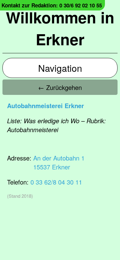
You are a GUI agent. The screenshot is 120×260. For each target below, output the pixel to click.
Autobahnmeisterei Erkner (45, 105)
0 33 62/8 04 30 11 (56, 181)
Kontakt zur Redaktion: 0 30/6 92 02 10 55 (52, 5)
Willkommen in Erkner (60, 28)
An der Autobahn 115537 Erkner (59, 162)
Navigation (60, 68)
